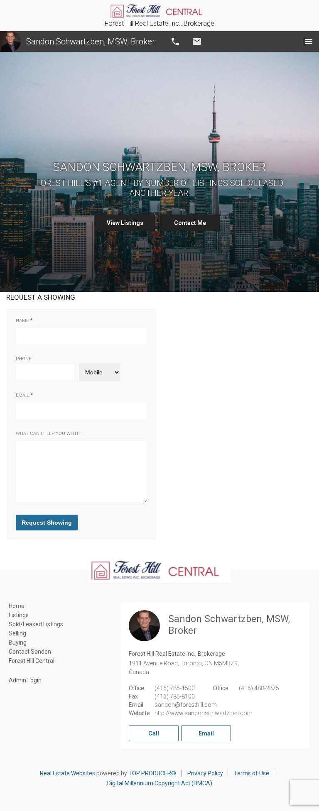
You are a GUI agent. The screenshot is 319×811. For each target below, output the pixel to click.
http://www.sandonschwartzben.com (204, 713)
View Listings (125, 223)
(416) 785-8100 (175, 696)
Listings (19, 615)
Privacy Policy (205, 773)
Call (175, 41)
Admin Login (25, 680)
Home (17, 606)
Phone (23, 359)
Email (196, 41)
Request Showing (47, 522)
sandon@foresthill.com (186, 704)
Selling (17, 633)
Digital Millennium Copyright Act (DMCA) (159, 783)
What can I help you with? (48, 433)
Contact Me (190, 223)
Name (22, 320)
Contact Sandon (30, 651)
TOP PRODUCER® (152, 773)
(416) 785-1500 (175, 688)
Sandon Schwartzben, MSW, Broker (90, 41)
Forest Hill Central (31, 660)
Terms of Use (251, 773)
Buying (18, 642)
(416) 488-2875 (259, 688)
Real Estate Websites (67, 773)
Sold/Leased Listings (36, 624)
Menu (308, 41)
